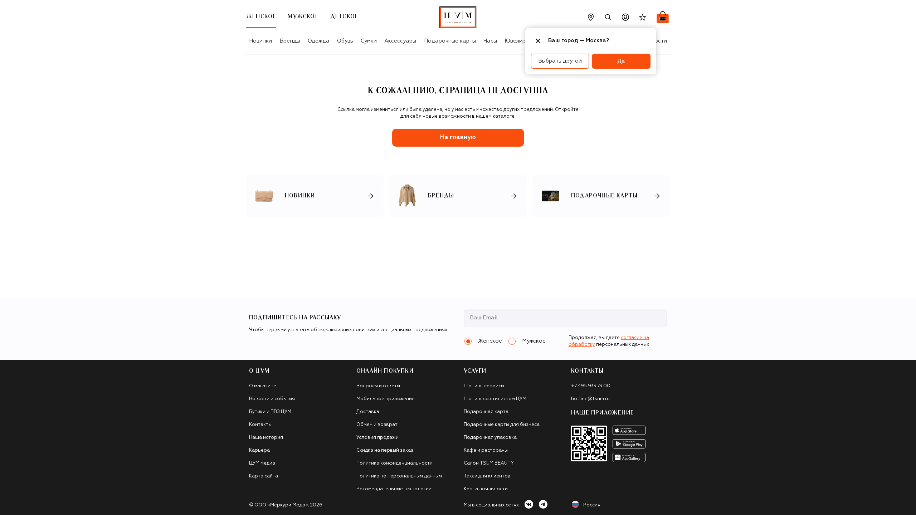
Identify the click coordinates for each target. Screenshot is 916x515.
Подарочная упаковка (490, 437)
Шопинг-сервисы (484, 386)
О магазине (262, 386)
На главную (458, 137)
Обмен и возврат (377, 424)
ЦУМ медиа (262, 463)
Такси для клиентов (487, 476)
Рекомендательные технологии (394, 489)
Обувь (345, 41)
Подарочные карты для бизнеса (502, 424)
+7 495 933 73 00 (590, 386)
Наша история (266, 437)
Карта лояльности (486, 489)
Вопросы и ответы (378, 386)
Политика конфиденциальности (394, 463)
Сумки (369, 41)
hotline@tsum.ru (590, 399)
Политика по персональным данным (399, 476)
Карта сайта (263, 476)
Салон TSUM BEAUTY (489, 463)
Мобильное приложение (385, 399)
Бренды (289, 41)
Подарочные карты (450, 41)
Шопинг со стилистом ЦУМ (495, 399)
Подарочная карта (486, 411)
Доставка (367, 411)
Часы (490, 41)
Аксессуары (400, 41)
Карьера (259, 450)
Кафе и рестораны (486, 450)
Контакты (260, 424)
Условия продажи (377, 437)
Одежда (319, 41)
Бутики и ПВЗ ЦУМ (270, 411)
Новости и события (272, 399)
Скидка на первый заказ (384, 450)
